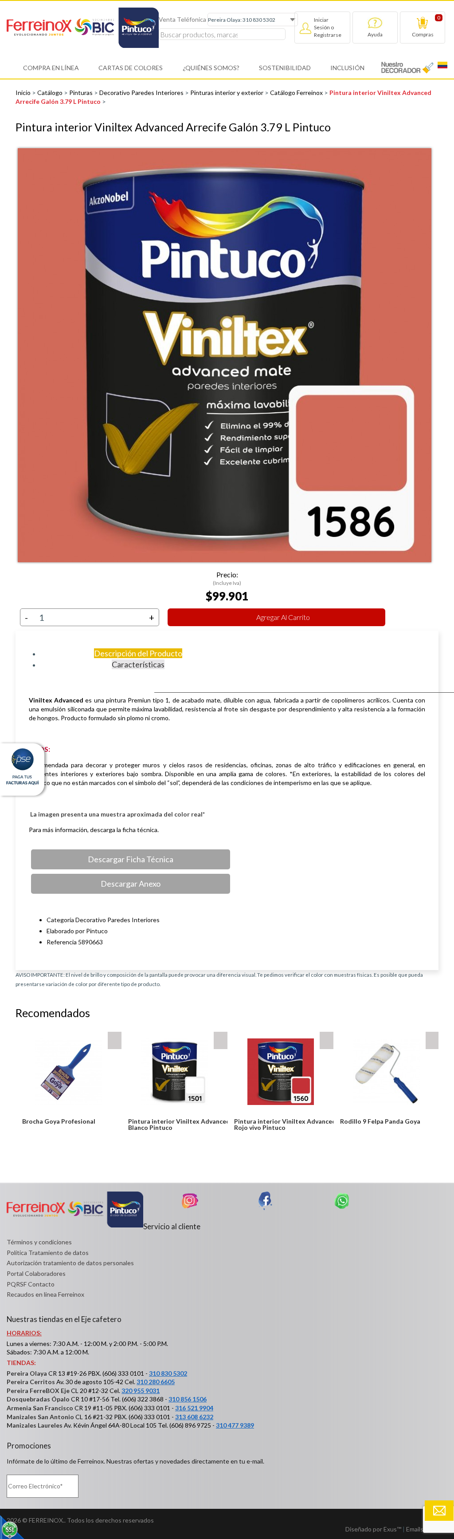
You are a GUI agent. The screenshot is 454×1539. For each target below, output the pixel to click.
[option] (227, 355)
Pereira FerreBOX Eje (38, 1390)
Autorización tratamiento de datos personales (70, 1263)
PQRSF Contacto (31, 1284)
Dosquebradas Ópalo (38, 1399)
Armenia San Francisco (40, 1408)
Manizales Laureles (35, 1425)
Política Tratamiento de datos (48, 1252)
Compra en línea (51, 67)
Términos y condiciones (39, 1242)
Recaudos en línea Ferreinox (45, 1294)
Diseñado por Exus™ (373, 1529)
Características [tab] (138, 664)
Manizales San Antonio (40, 1417)
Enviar (439, 1510)
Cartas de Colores (130, 67)
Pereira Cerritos (31, 1381)
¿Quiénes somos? (211, 67)
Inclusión (347, 67)
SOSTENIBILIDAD (285, 67)
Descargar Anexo (130, 883)
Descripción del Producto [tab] (138, 653)
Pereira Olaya (27, 1373)
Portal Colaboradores (36, 1273)
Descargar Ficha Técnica (130, 859)
